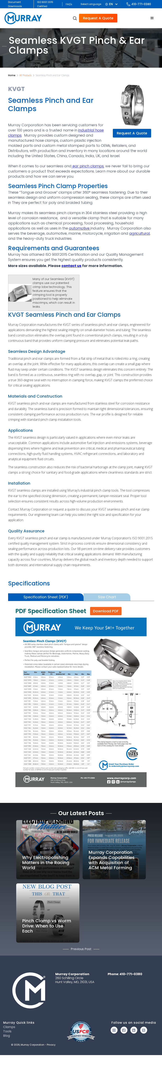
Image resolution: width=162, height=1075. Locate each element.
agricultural (139, 233)
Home (11, 75)
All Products (25, 75)
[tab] (46, 597)
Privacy (51, 1044)
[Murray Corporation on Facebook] (124, 1030)
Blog (6, 1036)
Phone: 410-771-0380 (125, 974)
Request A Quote (98, 18)
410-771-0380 (141, 4)
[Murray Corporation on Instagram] (114, 1030)
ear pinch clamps (88, 166)
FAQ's (69, 4)
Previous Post (81, 949)
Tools (7, 1031)
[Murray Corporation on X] (143, 1030)
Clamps (9, 1027)
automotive (79, 228)
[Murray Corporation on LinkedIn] (133, 1030)
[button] (111, 4)
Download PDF (106, 611)
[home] (24, 18)
